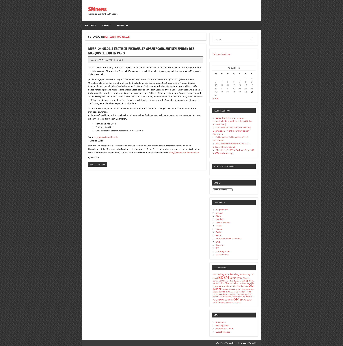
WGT (239, 302)
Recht (218, 235)
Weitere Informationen (227, 303)
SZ (217, 302)
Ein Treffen (240, 291)
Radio (218, 232)
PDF (231, 300)
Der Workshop (241, 283)
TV (217, 248)
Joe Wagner (248, 296)
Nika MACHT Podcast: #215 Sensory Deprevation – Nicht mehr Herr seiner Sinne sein (232, 130)
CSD (221, 280)
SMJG (243, 299)
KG (214, 299)
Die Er (249, 283)
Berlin (233, 277)
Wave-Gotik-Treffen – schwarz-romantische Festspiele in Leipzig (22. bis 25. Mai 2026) (232, 121)
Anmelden (221, 322)
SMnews (97, 9)
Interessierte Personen (230, 296)
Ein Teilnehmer (230, 292)
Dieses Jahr (218, 291)
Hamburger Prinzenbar (227, 294)
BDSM (223, 277)
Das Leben (237, 281)
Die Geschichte (224, 286)
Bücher (219, 212)
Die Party (225, 289)
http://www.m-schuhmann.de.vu (184, 152)
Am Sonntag (245, 274)
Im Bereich (239, 294)
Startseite (90, 25)
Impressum (122, 25)
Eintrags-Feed (222, 325)
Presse (219, 228)
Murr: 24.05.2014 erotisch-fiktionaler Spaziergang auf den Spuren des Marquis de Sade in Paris (141, 51)
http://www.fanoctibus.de (106, 137)
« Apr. (215, 98)
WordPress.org (223, 331)
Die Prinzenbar (234, 289)
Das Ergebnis (228, 281)
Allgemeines (222, 209)
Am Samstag (232, 274)
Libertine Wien (223, 299)
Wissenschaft (222, 254)
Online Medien (223, 222)
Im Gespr (246, 294)
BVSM (239, 278)
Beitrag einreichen (221, 53)
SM (236, 299)
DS (224, 292)
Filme (218, 216)
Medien (219, 219)
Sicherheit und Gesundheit (228, 238)
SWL (92, 164)
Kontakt (106, 25)
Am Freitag (218, 274)
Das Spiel (246, 280)
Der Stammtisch (228, 282)
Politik (219, 225)
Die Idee (233, 286)
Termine (101, 164)
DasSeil (120, 60)
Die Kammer (242, 286)
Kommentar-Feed (224, 328)
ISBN (240, 296)
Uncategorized (223, 251)
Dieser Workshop (247, 289)
